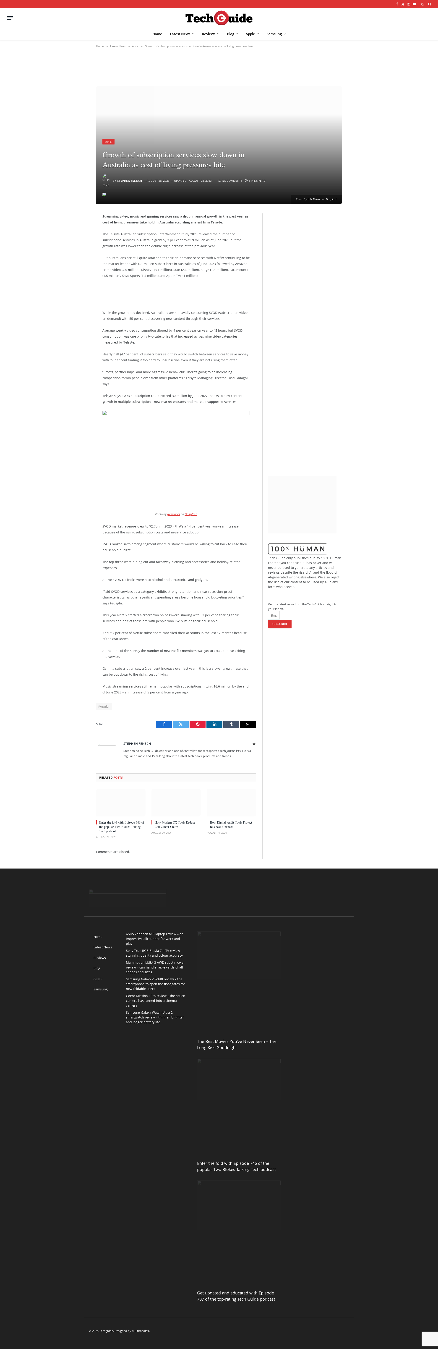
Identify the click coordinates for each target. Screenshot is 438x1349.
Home (157, 33)
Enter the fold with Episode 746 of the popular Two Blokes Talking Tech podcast (121, 826)
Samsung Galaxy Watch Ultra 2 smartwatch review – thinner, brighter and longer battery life (155, 1017)
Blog (230, 33)
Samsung (274, 33)
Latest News (180, 33)
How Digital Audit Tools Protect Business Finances (231, 824)
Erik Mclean (314, 199)
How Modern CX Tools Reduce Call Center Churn (175, 824)
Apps (108, 142)
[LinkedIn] (80, 252)
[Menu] (10, 18)
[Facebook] (80, 228)
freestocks (173, 514)
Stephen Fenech (129, 181)
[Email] (80, 275)
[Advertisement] (173, 293)
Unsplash (331, 199)
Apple (250, 33)
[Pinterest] (80, 263)
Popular (104, 706)
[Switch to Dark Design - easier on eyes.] (422, 4)
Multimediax (140, 1331)
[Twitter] (80, 240)
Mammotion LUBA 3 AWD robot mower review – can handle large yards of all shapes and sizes (155, 967)
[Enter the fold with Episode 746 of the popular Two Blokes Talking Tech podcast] (121, 802)
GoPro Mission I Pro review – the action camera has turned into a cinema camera (155, 1001)
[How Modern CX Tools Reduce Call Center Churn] (176, 802)
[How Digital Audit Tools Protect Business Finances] (231, 802)
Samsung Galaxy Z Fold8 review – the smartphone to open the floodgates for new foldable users (155, 984)
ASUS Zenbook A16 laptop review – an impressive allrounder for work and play (154, 939)
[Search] (429, 4)
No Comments (232, 181)
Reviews (208, 33)
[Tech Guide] (219, 18)
